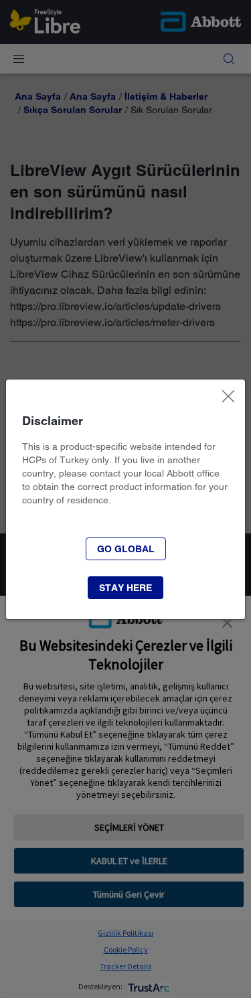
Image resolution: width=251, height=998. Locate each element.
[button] (126, 548)
